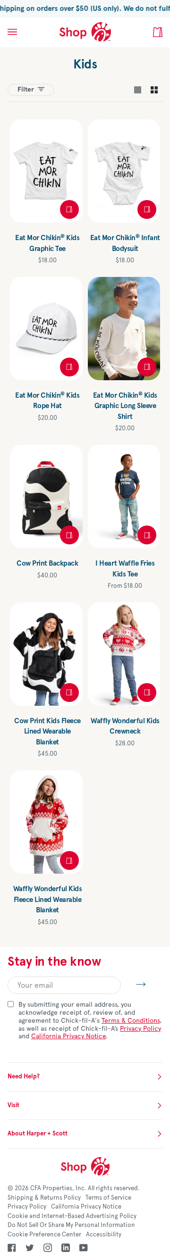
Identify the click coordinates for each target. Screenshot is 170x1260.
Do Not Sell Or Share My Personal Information (71, 1225)
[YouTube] (83, 1247)
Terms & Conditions (131, 1021)
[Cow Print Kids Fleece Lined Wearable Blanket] (46, 654)
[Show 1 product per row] (137, 89)
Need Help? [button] (24, 1076)
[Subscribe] (133, 984)
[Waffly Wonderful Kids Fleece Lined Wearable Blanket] (46, 822)
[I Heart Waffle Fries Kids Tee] (124, 496)
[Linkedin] (65, 1247)
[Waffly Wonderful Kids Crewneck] (124, 654)
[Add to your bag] (69, 367)
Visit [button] (13, 1105)
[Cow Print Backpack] (46, 496)
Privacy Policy (140, 1029)
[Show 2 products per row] (154, 89)
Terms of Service (108, 1198)
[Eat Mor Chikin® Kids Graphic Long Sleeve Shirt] (124, 328)
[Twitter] (30, 1247)
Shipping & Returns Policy (44, 1198)
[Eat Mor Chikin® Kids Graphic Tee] (46, 171)
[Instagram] (47, 1247)
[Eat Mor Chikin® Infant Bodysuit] (124, 171)
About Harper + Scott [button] (38, 1133)
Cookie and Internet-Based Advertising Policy (72, 1216)
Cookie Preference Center (44, 1234)
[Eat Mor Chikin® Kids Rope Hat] (46, 328)
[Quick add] (69, 209)
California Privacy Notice (68, 1036)
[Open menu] (22, 32)
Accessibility (103, 1234)
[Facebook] (12, 1247)
